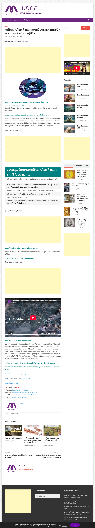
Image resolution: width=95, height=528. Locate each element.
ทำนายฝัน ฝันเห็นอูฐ (83, 95)
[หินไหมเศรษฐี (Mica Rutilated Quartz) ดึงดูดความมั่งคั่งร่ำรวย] (33, 436)
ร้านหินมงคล (25, 378)
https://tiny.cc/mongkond (20, 390)
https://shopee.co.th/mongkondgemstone (18, 374)
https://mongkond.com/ (12, 383)
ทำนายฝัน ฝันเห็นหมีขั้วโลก (82, 127)
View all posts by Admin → (27, 469)
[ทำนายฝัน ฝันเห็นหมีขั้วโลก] (69, 126)
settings (64, 526)
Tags (86, 165)
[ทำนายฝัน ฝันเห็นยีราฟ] (69, 85)
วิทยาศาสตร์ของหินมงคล (13, 438)
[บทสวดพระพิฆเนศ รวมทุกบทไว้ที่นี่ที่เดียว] (66, 184)
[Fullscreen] (87, 73)
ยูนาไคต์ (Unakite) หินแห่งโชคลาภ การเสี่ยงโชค (51, 440)
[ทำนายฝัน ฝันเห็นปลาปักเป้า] (69, 116)
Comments (78, 165)
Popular (68, 165)
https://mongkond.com (19, 397)
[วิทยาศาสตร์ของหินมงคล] (13, 436)
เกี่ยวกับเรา (27, 20)
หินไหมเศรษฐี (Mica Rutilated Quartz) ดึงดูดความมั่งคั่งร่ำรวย (32, 440)
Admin (20, 36)
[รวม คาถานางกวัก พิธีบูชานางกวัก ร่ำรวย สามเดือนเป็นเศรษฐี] (67, 208)
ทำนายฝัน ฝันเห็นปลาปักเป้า (82, 116)
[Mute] (84, 73)
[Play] (66, 73)
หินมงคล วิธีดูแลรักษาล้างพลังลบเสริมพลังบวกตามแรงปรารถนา (82, 197)
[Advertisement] (33, 60)
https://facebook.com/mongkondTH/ (25, 392)
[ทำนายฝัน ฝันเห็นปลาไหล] (69, 105)
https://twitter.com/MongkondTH (23, 395)
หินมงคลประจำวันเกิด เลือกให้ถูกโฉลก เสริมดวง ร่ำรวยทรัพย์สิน (83, 173)
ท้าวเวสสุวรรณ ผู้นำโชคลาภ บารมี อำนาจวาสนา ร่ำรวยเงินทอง (83, 222)
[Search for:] (77, 28)
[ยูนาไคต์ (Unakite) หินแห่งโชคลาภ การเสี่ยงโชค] (52, 436)
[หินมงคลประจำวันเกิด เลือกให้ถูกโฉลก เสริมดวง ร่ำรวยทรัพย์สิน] (69, 171)
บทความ (16, 20)
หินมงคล (7, 26)
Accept (75, 525)
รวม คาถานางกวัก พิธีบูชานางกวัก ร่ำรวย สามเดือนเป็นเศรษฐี (80, 210)
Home (9, 20)
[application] (77, 68)
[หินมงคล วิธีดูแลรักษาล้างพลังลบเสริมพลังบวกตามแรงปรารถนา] (69, 195)
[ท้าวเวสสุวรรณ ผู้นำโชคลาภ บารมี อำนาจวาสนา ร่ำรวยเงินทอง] (69, 219)
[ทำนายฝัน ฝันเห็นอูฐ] (69, 95)
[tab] (68, 166)
